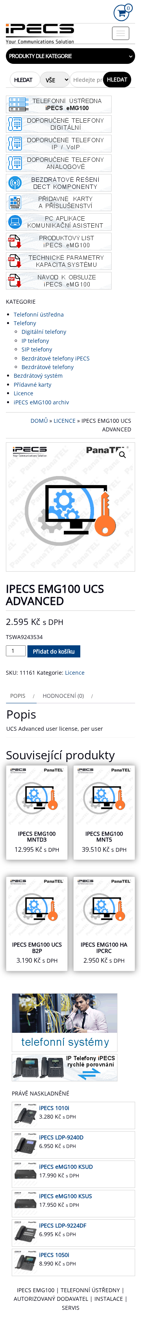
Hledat (117, 79)
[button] (123, 455)
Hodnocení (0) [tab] (63, 695)
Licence (65, 420)
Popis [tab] (17, 695)
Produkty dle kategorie (40, 56)
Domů (39, 420)
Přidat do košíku (54, 651)
